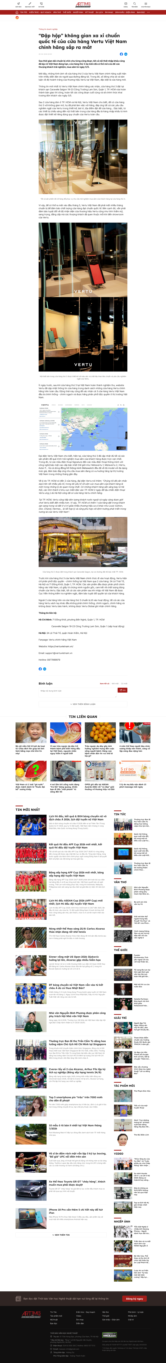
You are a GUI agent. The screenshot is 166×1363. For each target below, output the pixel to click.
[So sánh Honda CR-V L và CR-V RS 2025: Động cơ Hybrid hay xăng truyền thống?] (123, 1178)
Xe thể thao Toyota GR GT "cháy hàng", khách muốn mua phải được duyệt (77, 1183)
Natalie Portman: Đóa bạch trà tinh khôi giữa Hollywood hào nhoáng (141, 1003)
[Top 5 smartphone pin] (31, 1106)
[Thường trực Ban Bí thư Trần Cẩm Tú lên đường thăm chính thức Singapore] (123, 868)
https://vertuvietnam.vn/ (60, 646)
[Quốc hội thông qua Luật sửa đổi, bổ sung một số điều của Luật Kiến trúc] (123, 853)
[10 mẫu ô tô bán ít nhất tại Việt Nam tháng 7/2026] (31, 1134)
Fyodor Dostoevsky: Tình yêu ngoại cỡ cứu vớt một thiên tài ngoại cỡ (141, 959)
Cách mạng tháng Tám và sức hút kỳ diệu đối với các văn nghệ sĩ (141, 934)
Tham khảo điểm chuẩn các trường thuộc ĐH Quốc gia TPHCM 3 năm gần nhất (142, 1042)
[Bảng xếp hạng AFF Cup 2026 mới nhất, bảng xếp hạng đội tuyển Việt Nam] (31, 881)
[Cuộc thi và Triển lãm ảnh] (123, 1275)
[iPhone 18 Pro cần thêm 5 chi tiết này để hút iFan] (31, 1218)
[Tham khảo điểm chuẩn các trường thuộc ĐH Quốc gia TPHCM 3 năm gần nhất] (123, 1042)
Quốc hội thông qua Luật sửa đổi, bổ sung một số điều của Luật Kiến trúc (142, 853)
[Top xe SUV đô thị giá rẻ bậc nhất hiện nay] (123, 1207)
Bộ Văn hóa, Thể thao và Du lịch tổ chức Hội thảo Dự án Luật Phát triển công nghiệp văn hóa (141, 1261)
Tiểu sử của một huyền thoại (140, 1106)
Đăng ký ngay (134, 1298)
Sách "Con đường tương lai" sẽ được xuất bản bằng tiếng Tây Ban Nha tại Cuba (142, 1124)
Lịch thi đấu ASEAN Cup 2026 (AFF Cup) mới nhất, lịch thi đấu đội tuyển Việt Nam (76, 902)
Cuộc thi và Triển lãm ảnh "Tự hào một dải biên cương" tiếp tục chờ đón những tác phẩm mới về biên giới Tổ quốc (142, 1277)
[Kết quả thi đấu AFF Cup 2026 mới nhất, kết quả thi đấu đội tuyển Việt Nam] (31, 853)
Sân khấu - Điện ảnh (125, 12)
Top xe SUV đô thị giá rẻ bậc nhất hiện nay (141, 1205)
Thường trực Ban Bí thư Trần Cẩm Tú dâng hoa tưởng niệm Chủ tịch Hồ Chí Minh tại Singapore (77, 1043)
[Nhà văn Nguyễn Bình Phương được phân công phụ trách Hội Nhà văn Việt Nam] (31, 1021)
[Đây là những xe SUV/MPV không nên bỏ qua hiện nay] (123, 1193)
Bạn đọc (141, 12)
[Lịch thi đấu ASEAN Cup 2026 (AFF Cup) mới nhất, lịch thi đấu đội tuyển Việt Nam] (31, 909)
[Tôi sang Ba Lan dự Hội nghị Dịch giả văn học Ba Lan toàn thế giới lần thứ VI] (123, 974)
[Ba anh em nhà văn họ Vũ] (123, 907)
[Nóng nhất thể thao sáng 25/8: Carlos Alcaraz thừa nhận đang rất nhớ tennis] (31, 937)
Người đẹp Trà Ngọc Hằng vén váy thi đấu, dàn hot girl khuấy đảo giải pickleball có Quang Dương (142, 1028)
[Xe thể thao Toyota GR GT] (31, 1190)
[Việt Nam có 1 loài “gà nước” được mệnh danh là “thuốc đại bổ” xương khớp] (31, 771)
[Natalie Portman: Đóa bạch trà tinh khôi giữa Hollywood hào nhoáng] (123, 1004)
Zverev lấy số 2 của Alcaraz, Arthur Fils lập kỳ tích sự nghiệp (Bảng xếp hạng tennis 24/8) (77, 1071)
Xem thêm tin (62, 1235)
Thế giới (67, 12)
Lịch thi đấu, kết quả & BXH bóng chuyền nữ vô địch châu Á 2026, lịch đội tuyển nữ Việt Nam (78, 818)
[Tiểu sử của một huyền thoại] (123, 1110)
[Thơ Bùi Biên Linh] (123, 1139)
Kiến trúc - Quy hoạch (40, 12)
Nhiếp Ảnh (78, 12)
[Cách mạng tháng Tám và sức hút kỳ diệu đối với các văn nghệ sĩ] (123, 936)
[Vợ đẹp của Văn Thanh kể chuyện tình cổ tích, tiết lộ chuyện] (123, 1057)
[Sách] (123, 1125)
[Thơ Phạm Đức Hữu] (123, 1096)
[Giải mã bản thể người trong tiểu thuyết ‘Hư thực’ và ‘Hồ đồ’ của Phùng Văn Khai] (123, 921)
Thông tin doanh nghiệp (48, 29)
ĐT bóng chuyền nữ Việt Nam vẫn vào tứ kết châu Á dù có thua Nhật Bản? (76, 986)
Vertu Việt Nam (77, 578)
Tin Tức (23, 12)
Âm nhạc (109, 12)
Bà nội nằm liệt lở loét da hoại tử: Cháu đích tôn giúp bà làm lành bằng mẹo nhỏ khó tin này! (30, 750)
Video (118, 1153)
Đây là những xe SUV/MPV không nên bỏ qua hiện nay (141, 1191)
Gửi (124, 690)
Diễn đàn (80, 1323)
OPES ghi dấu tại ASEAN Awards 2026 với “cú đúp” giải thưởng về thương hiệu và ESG (99, 787)
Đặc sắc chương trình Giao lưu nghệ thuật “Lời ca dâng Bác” (142, 1070)
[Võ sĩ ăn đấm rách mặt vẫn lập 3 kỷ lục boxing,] (31, 1162)
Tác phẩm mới (124, 1085)
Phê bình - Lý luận (136, 1312)
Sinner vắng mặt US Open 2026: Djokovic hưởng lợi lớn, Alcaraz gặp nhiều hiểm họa (75, 958)
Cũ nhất (124, 683)
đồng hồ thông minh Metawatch (77, 468)
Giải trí (120, 1018)
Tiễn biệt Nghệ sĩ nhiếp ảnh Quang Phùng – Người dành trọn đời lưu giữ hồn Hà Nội (141, 1231)
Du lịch (99, 12)
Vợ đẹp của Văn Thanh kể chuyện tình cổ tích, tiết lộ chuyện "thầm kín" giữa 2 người (142, 1056)
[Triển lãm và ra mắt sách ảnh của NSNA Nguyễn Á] (123, 1246)
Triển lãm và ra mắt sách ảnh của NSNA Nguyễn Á (142, 1243)
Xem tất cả (104, 683)
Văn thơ (57, 12)
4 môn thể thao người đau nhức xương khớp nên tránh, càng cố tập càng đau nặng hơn (134, 748)
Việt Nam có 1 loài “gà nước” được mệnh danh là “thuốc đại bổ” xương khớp (30, 787)
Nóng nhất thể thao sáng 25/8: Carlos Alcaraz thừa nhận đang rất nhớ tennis (77, 930)
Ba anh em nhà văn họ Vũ (140, 903)
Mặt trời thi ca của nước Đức (141, 985)
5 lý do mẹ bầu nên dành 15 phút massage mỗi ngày (132, 785)
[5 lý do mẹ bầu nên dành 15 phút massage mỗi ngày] (134, 771)
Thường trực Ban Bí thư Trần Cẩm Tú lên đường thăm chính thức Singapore (142, 867)
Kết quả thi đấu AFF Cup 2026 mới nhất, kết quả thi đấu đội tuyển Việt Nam (75, 846)
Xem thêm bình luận (84, 704)
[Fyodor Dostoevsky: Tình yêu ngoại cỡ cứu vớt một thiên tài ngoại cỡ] (123, 960)
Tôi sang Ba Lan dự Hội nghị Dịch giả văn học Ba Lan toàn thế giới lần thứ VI (142, 974)
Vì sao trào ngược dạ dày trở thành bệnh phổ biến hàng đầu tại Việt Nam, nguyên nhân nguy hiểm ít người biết (65, 750)
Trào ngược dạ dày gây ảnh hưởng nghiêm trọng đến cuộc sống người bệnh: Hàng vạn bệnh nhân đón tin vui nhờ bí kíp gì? (99, 751)
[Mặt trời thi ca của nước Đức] (123, 989)
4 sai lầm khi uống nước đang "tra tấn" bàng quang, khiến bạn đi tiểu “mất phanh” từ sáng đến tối (64, 788)
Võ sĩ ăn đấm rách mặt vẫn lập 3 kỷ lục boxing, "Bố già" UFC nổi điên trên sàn (77, 1155)
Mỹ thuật (89, 12)
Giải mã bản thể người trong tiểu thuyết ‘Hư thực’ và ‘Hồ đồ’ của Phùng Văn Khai (142, 920)
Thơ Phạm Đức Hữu (142, 1091)
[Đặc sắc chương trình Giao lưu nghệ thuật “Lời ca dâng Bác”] (123, 1072)
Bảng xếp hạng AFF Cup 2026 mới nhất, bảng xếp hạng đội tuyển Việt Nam (76, 874)
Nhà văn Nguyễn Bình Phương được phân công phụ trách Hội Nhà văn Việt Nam (77, 1014)
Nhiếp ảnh (122, 1221)
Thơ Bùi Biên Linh (141, 1135)
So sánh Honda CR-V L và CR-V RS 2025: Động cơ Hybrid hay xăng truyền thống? (142, 1177)
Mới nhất (115, 683)
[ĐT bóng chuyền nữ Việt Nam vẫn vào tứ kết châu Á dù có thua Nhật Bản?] (31, 993)
